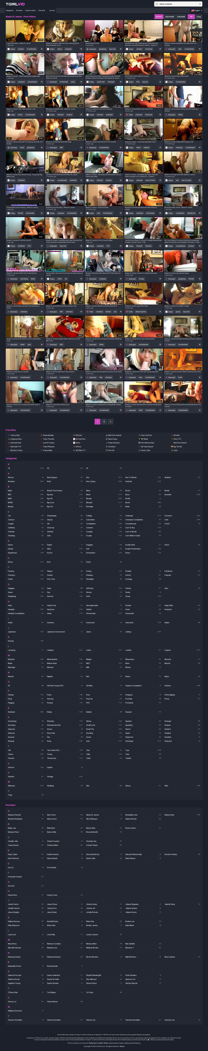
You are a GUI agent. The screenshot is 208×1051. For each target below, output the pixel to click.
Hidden (104, 609)
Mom (143, 663)
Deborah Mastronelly (143, 854)
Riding (65, 712)
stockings (148, 49)
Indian (25, 623)
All (191, 17)
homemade (64, 82)
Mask (25, 663)
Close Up (65, 528)
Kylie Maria (143, 925)
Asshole (143, 481)
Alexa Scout (65, 819)
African (25, 477)
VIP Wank (144, 439)
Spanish (143, 721)
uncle (73, 82)
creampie (68, 49)
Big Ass (65, 494)
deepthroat (191, 213)
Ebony (25, 562)
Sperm (143, 729)
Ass (104, 477)
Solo (104, 741)
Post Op (104, 699)
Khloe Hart (65, 925)
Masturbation (65, 659)
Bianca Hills (65, 832)
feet (100, 377)
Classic (65, 520)
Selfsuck (25, 733)
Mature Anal (65, 663)
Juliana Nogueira (143, 904)
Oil (25, 686)
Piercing (65, 699)
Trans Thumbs (48, 439)
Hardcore (65, 609)
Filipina (65, 571)
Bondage (104, 506)
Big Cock (65, 502)
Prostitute (143, 703)
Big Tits (65, 506)
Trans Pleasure (49, 447)
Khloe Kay (104, 921)
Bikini (104, 491)
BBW (25, 498)
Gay (65, 592)
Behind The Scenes (65, 491)
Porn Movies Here (147, 443)
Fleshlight (104, 579)
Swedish (182, 737)
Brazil (143, 502)
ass (177, 180)
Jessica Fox (65, 908)
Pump (182, 699)
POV (137, 82)
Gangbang (25, 596)
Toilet (104, 758)
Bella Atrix (65, 828)
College (104, 516)
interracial (148, 115)
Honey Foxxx (65, 895)
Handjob (25, 609)
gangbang (102, 49)
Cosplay (104, 532)
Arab (65, 481)
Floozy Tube (145, 450)
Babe (25, 491)
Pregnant (143, 695)
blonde (20, 213)
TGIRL (15, 4)
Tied (104, 750)
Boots (143, 491)
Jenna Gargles (25, 912)
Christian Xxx (104, 841)
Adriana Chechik (25, 815)
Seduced (25, 729)
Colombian (104, 520)
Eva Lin (25, 867)
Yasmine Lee (182, 1020)
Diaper (65, 545)
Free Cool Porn (146, 435)
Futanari (182, 575)
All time (159, 17)
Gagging (25, 588)
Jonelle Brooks (104, 912)
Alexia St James (104, 815)
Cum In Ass (143, 528)
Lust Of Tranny (48, 443)
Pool (104, 695)
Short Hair (65, 733)
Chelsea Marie (65, 845)
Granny (143, 588)
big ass (145, 82)
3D (65, 468)
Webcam (25, 786)
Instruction (104, 623)
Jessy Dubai (65, 912)
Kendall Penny (65, 921)
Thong (65, 754)
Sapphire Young (25, 983)
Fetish (25, 579)
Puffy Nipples (182, 695)
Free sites (41, 10)
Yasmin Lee (104, 1020)
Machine (25, 659)
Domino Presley (182, 854)
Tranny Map (47, 450)
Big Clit (65, 498)
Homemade (104, 613)
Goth (104, 596)
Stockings (143, 741)
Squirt (143, 733)
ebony (60, 49)
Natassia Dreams (65, 957)
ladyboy (146, 147)
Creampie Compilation (143, 520)
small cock (101, 82)
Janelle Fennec (25, 908)
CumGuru (112, 447)
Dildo (65, 549)
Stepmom (143, 737)
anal (98, 213)
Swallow (182, 733)
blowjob (100, 180)
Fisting (104, 571)
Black (104, 494)
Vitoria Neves (65, 1002)
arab (180, 49)
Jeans (104, 632)
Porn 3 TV (177, 439)
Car (25, 516)
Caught (25, 524)
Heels (65, 613)
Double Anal (143, 545)
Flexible (143, 571)
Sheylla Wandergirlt (104, 975)
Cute (182, 520)
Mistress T (143, 948)
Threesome (65, 758)
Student (182, 729)
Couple (104, 536)
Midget (104, 659)
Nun (104, 676)
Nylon (182, 676)
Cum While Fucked (143, 536)
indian (60, 279)
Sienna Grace (104, 983)
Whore (143, 786)
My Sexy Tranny (16, 450)
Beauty (25, 506)
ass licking (24, 279)
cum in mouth (150, 180)
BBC (61, 147)
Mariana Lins (65, 948)
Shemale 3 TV (15, 447)
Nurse (143, 676)
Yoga (25, 795)
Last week (181, 17)
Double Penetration (143, 549)
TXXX (130, 115)
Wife (182, 786)
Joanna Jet (104, 908)
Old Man (104, 686)
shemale (60, 115)
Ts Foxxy (104, 992)
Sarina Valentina (65, 975)
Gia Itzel (25, 886)
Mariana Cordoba (65, 944)
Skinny (104, 721)
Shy (65, 737)
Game (25, 592)
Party (25, 699)
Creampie (143, 516)
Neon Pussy (112, 439)
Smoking (104, 733)
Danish (25, 549)
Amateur (25, 481)
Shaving (25, 741)
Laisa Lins (25, 934)
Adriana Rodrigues (25, 819)
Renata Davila (65, 966)
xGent (78, 443)
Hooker (143, 605)
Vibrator (25, 777)
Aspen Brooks (143, 819)
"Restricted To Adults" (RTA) (98, 1043)
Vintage (65, 777)
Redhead (25, 712)
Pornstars (19, 10)
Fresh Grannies (114, 443)
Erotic (104, 562)
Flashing (104, 575)
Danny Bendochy (104, 854)
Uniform (25, 767)
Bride (143, 506)
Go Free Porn (80, 439)
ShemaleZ (171, 49)
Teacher (25, 758)
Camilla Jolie (25, 841)
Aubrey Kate (182, 815)
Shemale (65, 721)
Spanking (143, 725)
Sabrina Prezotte (25, 975)
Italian (182, 623)
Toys (143, 750)
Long (199, 17)
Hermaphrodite (104, 605)
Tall (25, 750)
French (143, 575)
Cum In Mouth (143, 532)
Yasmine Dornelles (143, 1020)
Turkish (143, 758)
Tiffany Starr (25, 992)
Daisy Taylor (25, 854)
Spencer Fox (143, 979)
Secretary (25, 725)
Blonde (104, 498)
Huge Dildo (182, 605)
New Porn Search (180, 443)
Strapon (182, 725)
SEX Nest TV (80, 450)
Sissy (65, 741)
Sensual (25, 737)
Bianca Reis (104, 828)
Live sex (52, 10)
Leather (143, 650)
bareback (21, 180)
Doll (104, 549)
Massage (25, 667)
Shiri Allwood (104, 979)
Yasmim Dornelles (25, 1020)
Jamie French (25, 904)
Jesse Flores (65, 904)
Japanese (25, 632)
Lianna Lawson (104, 934)
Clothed (65, 532)
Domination (104, 553)
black (33, 279)
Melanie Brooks (104, 948)
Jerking (143, 632)
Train (143, 754)
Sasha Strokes (65, 983)
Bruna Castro (143, 828)
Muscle (182, 663)
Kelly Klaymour (25, 925)
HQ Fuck (79, 435)
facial (22, 147)
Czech (182, 524)
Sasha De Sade (65, 979)
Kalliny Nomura (25, 921)
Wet (104, 786)
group (178, 312)
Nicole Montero (104, 957)
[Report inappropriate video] (42, 49)
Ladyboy (65, 650)
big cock (112, 49)
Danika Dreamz (65, 854)
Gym (182, 588)
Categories (9, 10)
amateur (21, 49)
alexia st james (141, 312)
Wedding (65, 786)
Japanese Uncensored (65, 632)
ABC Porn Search (114, 435)
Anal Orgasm (65, 477)
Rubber (104, 712)
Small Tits (104, 729)
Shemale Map (48, 435)
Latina (104, 650)
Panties (25, 695)
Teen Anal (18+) (65, 750)
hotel (180, 377)
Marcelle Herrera (25, 948)
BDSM (25, 502)
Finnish (65, 575)
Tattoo (25, 754)
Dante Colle (104, 858)
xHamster (92, 49)
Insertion (65, 623)
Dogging (104, 545)
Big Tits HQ (178, 447)
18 (25, 468)
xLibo (176, 450)
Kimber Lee (143, 921)
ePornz (78, 447)
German (65, 596)
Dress (143, 553)
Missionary (143, 659)
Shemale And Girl (65, 725)
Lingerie (182, 650)
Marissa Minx (104, 944)
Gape (65, 588)
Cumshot (182, 516)
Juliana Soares (143, 908)
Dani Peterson (25, 858)
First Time (65, 579)
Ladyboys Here (16, 439)
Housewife (143, 613)
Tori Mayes (65, 992)
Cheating (25, 536)
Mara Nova (25, 944)
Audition (182, 477)
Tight (104, 754)
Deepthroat (25, 553)
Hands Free (65, 605)
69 (104, 468)
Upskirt (65, 767)
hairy (140, 377)
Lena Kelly (65, 934)
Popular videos (30, 10)
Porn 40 (111, 450)
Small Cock (104, 725)
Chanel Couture (65, 841)
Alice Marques (104, 819)
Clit (65, 524)
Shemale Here (15, 443)
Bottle (143, 498)
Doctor (65, 553)
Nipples (65, 676)
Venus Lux (25, 1002)
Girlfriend (104, 588)
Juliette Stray (182, 904)
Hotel (143, 609)
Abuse (122, 1046)
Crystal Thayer (104, 845)
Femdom (25, 575)
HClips (12, 49)
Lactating (25, 650)
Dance (25, 545)
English (197, 10)
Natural (25, 676)
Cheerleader (65, 516)
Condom (104, 528)
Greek (143, 592)
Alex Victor (65, 815)
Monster (182, 659)
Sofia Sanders (143, 975)
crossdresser (31, 49)
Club (65, 536)
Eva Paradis (65, 867)
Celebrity (25, 528)
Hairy (25, 605)
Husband (182, 609)
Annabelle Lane (143, 815)
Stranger (182, 721)
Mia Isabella (143, 944)
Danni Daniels (65, 858)
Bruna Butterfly (104, 832)
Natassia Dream (25, 957)
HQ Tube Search (147, 447)
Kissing (25, 641)
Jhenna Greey (104, 904)
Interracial (143, 623)
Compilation (104, 524)
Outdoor (182, 686)
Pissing (65, 703)
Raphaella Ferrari (25, 966)
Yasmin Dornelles (65, 1020)
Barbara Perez (25, 832)
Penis (65, 695)
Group (143, 596)
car (66, 279)
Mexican (65, 667)
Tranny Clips (15, 435)
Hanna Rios (25, 895)
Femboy (25, 571)
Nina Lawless (182, 957)
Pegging (25, 703)
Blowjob (104, 502)
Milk (104, 667)
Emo (65, 562)
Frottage (143, 579)
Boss (143, 494)
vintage (141, 279)
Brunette (182, 494)
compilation (180, 213)
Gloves (104, 592)
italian (180, 115)
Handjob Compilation (25, 613)
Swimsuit (182, 741)
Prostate (143, 699)
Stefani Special (143, 983)
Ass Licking (104, 481)
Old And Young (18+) (65, 686)
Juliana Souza (143, 912)
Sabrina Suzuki (25, 979)
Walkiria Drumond (25, 1011)
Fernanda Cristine (25, 877)
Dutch (182, 545)
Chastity (25, 532)
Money (143, 667)
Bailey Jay (25, 828)
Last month (169, 17)
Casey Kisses (25, 845)
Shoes (65, 729)
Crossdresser (143, 524)
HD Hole (176, 435)
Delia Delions (143, 858)
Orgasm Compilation (143, 686)
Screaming (25, 721)
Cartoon (25, 520)
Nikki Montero (143, 957)
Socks (104, 737)
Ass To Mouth (143, 477)
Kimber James (104, 925)
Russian (143, 712)
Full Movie (182, 571)
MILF (104, 663)
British (182, 491)
